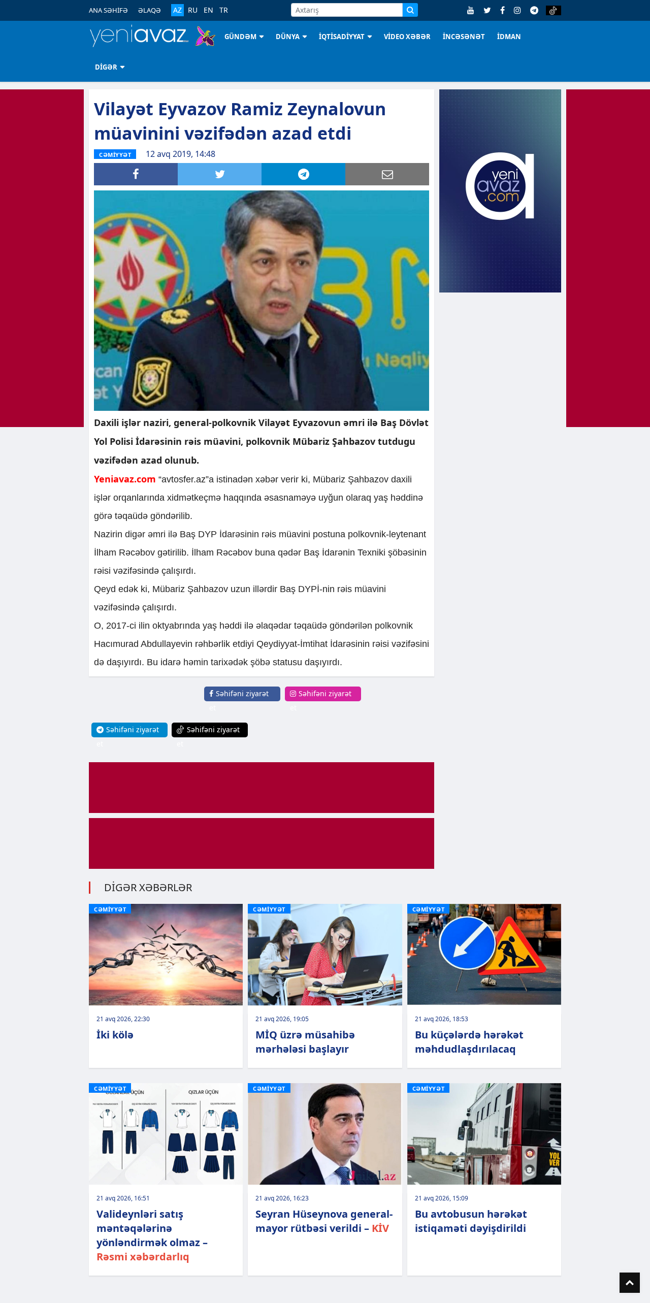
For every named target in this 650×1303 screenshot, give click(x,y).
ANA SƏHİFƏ (108, 10)
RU (193, 10)
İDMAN (509, 36)
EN (208, 10)
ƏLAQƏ (149, 10)
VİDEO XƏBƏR (407, 36)
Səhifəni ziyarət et (239, 700)
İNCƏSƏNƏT (464, 36)
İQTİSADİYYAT (342, 36)
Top (630, 1283)
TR (223, 10)
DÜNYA (288, 36)
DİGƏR (106, 67)
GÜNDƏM (240, 36)
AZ (177, 10)
